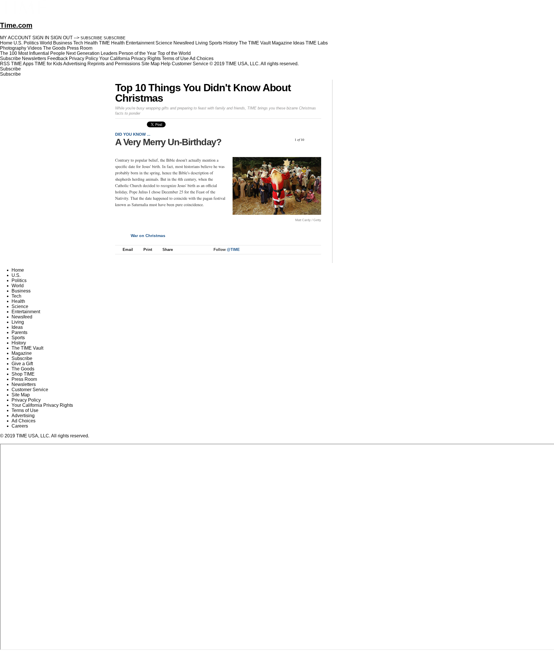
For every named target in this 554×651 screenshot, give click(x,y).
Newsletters (34, 58)
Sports (18, 337)
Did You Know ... (132, 134)
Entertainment (26, 311)
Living (18, 322)
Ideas (17, 327)
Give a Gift (22, 363)
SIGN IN (40, 37)
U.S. (16, 275)
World (18, 285)
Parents (19, 332)
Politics (19, 280)
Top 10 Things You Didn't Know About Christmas (203, 93)
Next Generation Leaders (91, 53)
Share (167, 249)
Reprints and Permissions (113, 63)
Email (128, 249)
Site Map (150, 63)
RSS (5, 63)
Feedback (57, 58)
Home (18, 270)
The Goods (23, 368)
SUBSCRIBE (91, 38)
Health (18, 301)
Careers (20, 426)
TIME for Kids (48, 63)
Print (147, 249)
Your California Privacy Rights (130, 58)
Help (166, 63)
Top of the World (174, 53)
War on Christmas (148, 235)
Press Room (24, 379)
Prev (284, 139)
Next (314, 139)
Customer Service (190, 63)
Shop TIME (23, 374)
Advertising (74, 63)
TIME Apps (22, 63)
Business (21, 290)
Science (20, 306)
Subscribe (10, 58)
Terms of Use (175, 58)
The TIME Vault (27, 348)
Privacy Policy (83, 58)
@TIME (233, 249)
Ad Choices (202, 58)
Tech (16, 296)
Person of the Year (137, 53)
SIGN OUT (61, 37)
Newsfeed (22, 316)
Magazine (22, 353)
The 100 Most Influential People (32, 53)
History (19, 342)
